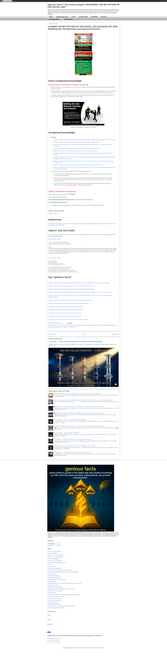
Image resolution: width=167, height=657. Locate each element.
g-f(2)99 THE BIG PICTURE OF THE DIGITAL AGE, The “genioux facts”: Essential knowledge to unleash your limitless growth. (79, 292)
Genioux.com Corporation (54, 642)
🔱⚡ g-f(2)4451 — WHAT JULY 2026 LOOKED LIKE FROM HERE (70, 419)
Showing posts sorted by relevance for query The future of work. (64, 313)
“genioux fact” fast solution (59, 325)
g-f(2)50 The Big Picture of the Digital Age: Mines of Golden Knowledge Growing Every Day (77, 142)
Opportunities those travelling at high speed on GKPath (61, 572)
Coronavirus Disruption (53, 600)
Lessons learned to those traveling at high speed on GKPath (62, 594)
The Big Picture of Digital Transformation (65, 327)
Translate (58, 545)
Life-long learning (51, 585)
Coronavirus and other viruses (55, 596)
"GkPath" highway (52, 551)
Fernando (104, 16)
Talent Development (103, 325)
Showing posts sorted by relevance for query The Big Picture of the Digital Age (68, 303)
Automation (50, 592)
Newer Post (52, 334)
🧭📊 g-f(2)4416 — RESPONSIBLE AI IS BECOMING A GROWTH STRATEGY (72, 452)
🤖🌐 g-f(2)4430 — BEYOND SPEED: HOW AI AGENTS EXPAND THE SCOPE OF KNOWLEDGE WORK (79, 413)
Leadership (94, 325)
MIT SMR (62, 225)
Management (50, 581)
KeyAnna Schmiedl (79, 223)
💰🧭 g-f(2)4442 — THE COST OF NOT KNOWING (66, 433)
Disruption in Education (53, 598)
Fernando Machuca (53, 213)
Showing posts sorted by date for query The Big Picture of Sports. (65, 316)
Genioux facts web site (53, 640)
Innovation (50, 566)
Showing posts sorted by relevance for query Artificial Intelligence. (65, 310)
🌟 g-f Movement (68, 19)
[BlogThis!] (68, 323)
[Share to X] (69, 323)
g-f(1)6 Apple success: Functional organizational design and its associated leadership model (77, 393)
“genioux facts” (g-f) (62, 16)
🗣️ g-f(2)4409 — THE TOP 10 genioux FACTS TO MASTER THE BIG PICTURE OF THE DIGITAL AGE (79, 406)
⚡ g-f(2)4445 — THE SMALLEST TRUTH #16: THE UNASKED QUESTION (72, 439)
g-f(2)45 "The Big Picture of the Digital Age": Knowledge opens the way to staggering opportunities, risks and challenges (84, 139)
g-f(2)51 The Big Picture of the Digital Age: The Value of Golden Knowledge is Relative (75, 151)
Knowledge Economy (52, 604)
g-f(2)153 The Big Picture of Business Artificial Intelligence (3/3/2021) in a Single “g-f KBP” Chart (78, 165)
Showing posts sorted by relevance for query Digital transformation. (65, 306)
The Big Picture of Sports (53, 587)
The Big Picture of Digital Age (54, 562)
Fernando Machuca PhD (53, 638)
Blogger (102, 647)
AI (47, 564)
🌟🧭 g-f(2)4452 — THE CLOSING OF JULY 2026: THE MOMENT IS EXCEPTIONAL (74, 446)
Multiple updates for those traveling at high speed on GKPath (63, 583)
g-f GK (73, 16)
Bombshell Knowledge (72, 325)
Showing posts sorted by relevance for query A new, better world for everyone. (68, 319)
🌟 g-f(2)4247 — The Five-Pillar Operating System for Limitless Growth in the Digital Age (75, 341)
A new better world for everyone (55, 579)
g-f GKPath (94, 16)
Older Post (115, 334)
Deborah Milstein (96, 223)
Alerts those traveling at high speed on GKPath (59, 589)
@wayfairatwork (88, 234)
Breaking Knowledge (52, 568)
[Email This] (66, 323)
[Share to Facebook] (70, 323)
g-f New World (83, 16)
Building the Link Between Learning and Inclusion (61, 223)
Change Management (52, 577)
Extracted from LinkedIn (54, 239)
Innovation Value (54, 19)
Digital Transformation (85, 325)
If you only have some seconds (55, 608)
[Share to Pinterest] (71, 323)
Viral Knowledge (51, 559)
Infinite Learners (51, 602)
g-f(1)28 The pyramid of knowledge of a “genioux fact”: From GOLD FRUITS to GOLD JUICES (77, 148)
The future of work (52, 575)
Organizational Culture (53, 591)
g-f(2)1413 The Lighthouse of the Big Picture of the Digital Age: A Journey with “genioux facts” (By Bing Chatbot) (82, 400)
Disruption (50, 574)
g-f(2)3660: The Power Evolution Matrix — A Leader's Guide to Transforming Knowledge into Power (79, 426)
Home (51, 16)
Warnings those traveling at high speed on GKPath (60, 606)
